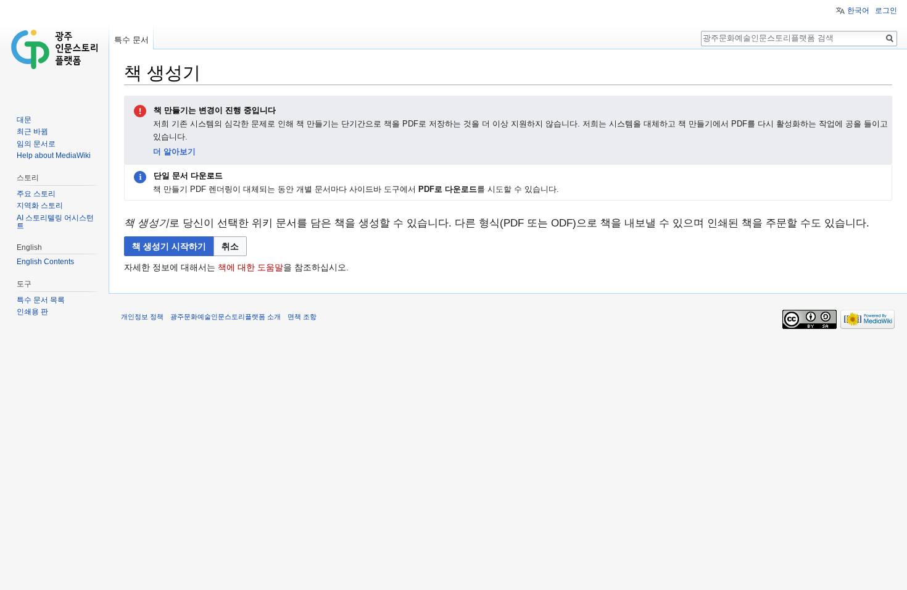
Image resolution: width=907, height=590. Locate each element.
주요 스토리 (36, 193)
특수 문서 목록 (41, 300)
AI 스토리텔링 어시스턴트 (55, 222)
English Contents (45, 261)
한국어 (858, 10)
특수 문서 (131, 39)
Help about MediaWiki (54, 155)
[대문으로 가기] (54, 49)
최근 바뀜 (32, 131)
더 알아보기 (174, 151)
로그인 (886, 10)
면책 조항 (302, 316)
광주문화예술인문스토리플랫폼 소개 (225, 316)
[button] (230, 246)
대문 (24, 119)
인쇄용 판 (32, 311)
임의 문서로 (36, 143)
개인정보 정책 (142, 316)
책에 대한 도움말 (250, 267)
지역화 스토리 (40, 205)
